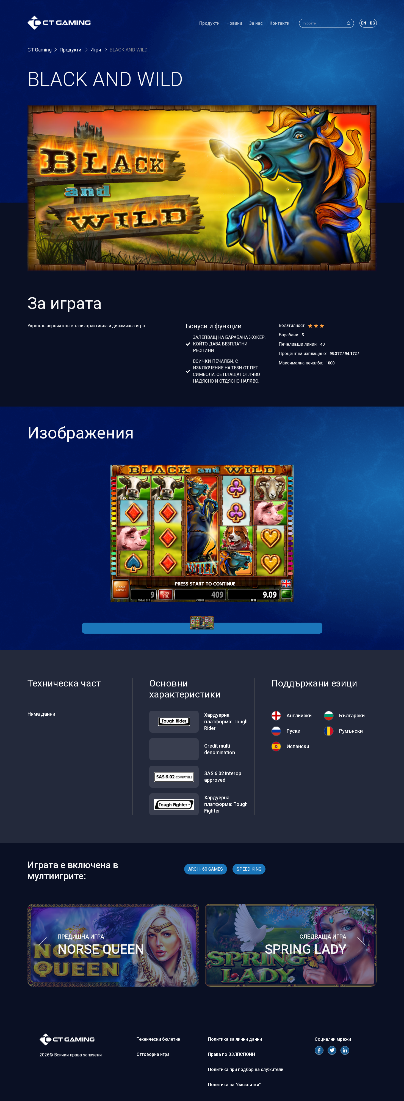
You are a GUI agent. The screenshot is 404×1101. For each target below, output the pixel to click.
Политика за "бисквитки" (234, 1084)
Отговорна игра (153, 1054)
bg (372, 23)
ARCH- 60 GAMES (205, 869)
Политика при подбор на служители (245, 1069)
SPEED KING (249, 869)
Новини (234, 23)
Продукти (209, 23)
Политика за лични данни (235, 1039)
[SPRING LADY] (291, 985)
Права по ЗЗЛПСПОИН (231, 1054)
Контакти (279, 23)
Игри (96, 50)
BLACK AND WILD (129, 50)
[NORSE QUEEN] (113, 985)
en (363, 23)
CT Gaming (39, 50)
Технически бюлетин (158, 1039)
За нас (256, 23)
